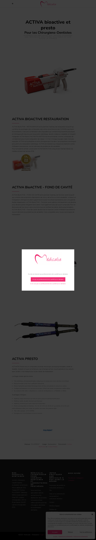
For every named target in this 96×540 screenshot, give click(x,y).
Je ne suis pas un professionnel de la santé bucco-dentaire (48, 284)
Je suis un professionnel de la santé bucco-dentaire (48, 279)
